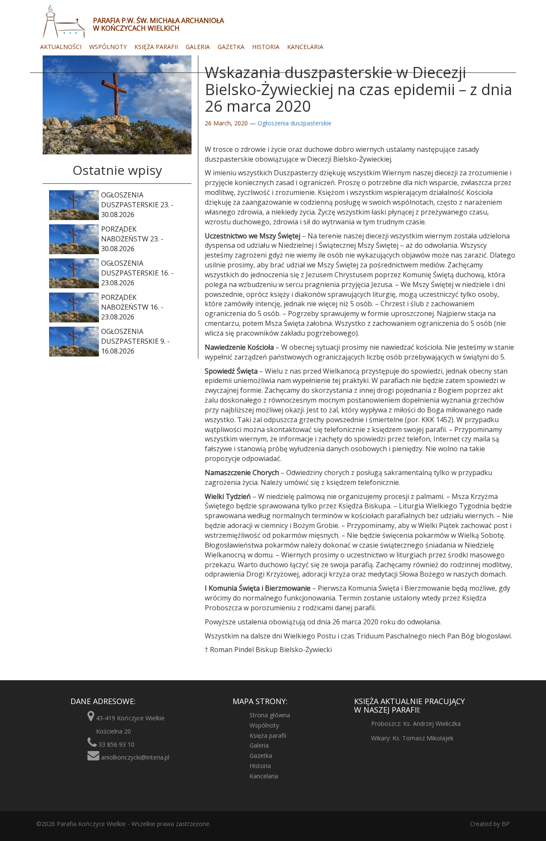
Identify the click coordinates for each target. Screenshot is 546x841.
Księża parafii (156, 47)
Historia (265, 47)
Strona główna (270, 715)
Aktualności (60, 47)
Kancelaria (305, 47)
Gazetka (231, 47)
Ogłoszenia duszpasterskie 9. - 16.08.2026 (135, 341)
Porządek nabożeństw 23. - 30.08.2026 (132, 238)
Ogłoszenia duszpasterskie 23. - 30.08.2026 (137, 204)
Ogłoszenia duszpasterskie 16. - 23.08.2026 (137, 272)
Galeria (198, 47)
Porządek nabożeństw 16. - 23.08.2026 (132, 307)
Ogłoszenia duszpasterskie (294, 123)
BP (505, 824)
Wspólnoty (108, 47)
